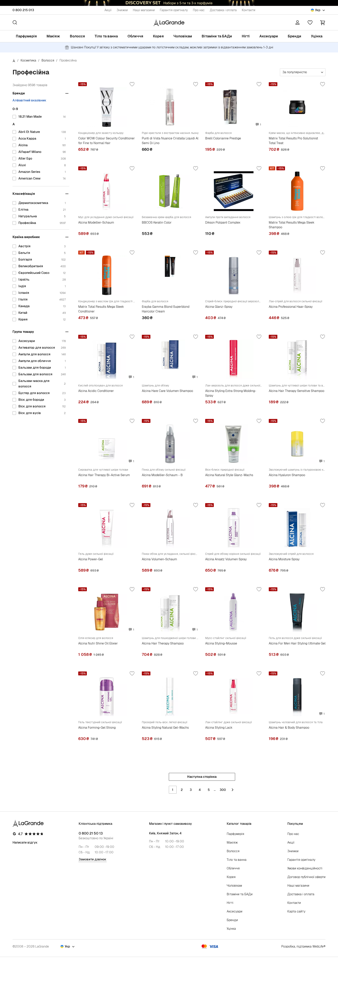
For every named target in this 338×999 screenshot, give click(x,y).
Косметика (28, 60)
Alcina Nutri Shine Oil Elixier (98, 643)
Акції (107, 10)
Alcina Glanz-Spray (218, 307)
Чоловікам (182, 36)
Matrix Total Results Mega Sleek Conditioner (101, 309)
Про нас (199, 10)
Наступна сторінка (202, 777)
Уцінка (316, 36)
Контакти (248, 10)
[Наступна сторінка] (232, 790)
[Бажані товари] (310, 22)
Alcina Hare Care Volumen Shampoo (167, 391)
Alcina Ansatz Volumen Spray (226, 559)
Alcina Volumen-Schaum (159, 559)
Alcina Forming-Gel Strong (97, 728)
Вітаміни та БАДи (217, 36)
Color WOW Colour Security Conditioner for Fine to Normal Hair (106, 140)
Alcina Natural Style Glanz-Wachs (229, 475)
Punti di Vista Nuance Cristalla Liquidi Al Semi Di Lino (170, 140)
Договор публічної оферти (306, 877)
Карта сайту (296, 911)
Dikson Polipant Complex (222, 222)
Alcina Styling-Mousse (221, 643)
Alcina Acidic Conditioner (96, 391)
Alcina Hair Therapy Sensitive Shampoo (296, 391)
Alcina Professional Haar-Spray (291, 307)
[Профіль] (297, 22)
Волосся (77, 36)
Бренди (294, 36)
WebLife (318, 946)
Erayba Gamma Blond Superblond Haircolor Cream (165, 309)
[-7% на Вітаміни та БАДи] (169, 3)
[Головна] (14, 60)
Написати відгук (25, 842)
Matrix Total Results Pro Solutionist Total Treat (293, 140)
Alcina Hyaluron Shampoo (287, 475)
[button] (322, 22)
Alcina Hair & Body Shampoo (289, 728)
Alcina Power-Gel (90, 559)
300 (223, 790)
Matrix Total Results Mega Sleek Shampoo (291, 224)
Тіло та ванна (106, 36)
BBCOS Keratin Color (157, 222)
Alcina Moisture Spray (284, 559)
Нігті (246, 36)
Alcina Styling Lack (218, 728)
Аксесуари (268, 36)
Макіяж (53, 36)
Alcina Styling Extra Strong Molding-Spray (230, 393)
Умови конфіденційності (304, 868)
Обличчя (135, 36)
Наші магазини (144, 10)
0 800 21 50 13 (91, 833)
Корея (158, 36)
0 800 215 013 (23, 10)
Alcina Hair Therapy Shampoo (163, 643)
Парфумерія (26, 36)
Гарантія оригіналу (174, 10)
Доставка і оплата (223, 10)
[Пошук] (15, 22)
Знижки (122, 10)
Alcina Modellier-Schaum (96, 222)
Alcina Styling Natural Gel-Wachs (165, 728)
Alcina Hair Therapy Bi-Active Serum (104, 475)
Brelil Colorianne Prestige (223, 138)
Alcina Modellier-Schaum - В (162, 475)
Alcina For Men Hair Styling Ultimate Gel (297, 643)
